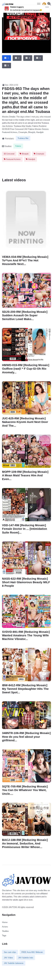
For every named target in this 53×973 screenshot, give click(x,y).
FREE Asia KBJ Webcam (32, 952)
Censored (10, 154)
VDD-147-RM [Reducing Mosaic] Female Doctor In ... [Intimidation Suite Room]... (24, 529)
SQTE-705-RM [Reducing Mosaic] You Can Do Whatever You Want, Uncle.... (25, 790)
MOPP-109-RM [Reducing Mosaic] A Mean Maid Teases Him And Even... (25, 475)
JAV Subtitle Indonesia (13, 963)
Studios (5, 931)
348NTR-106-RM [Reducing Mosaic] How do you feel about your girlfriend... (26, 737)
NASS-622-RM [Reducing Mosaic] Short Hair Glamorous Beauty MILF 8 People (26, 582)
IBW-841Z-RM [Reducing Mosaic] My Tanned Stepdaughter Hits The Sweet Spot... (25, 689)
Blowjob (25, 154)
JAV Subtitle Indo (25, 958)
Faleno (18, 146)
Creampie (39, 154)
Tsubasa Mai (23, 138)
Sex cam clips (10, 952)
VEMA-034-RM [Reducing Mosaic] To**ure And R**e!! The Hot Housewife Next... (25, 260)
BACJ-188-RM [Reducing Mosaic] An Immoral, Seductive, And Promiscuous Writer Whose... (25, 843)
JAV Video (8, 958)
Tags (4, 935)
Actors (5, 926)
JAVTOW (12, 907)
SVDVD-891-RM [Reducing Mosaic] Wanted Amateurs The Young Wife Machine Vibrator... (26, 635)
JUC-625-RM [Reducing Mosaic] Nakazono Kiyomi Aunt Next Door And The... (25, 422)
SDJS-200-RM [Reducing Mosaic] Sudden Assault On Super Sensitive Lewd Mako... (24, 315)
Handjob (31, 159)
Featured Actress (13, 159)
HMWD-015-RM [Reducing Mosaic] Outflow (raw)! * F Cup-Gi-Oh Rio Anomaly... (25, 369)
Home (4, 922)
